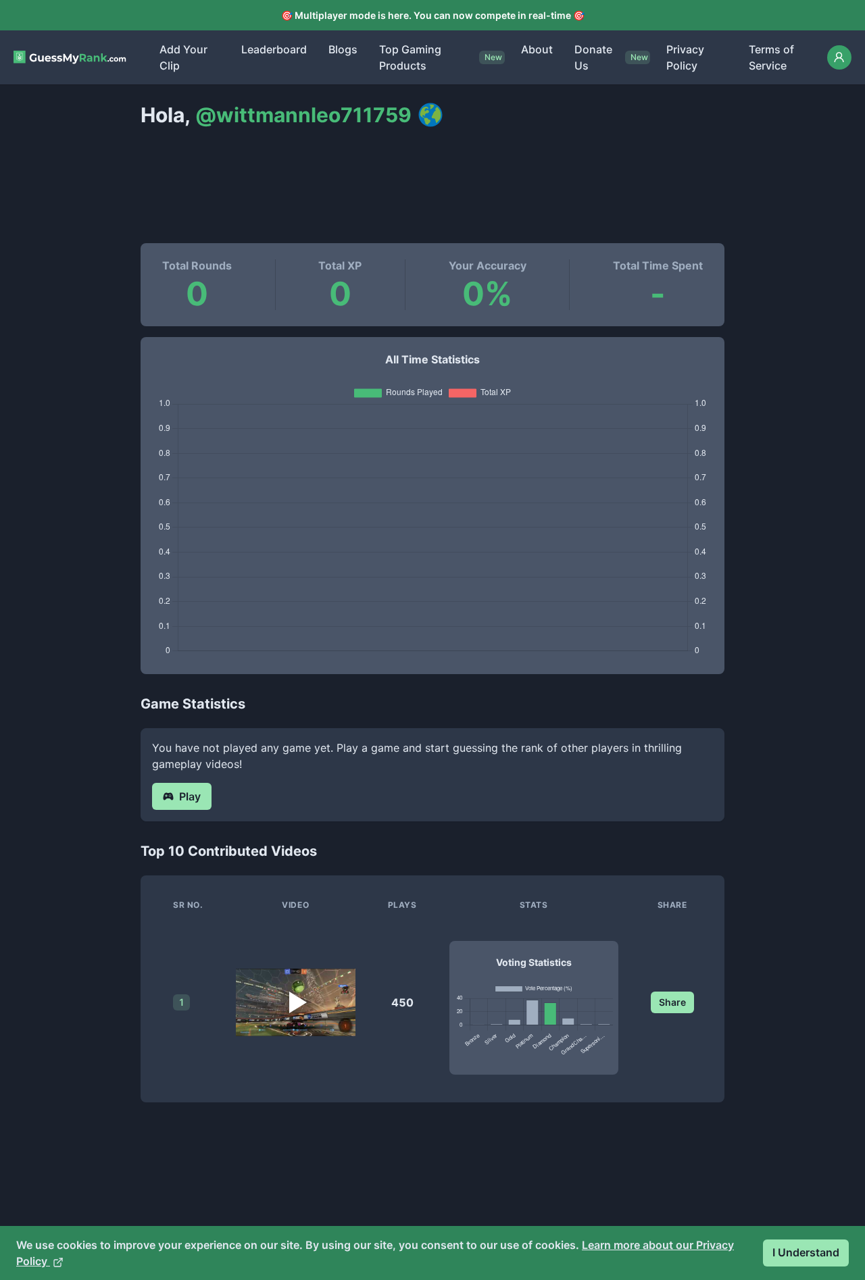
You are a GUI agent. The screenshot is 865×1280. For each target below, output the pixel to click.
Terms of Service (771, 57)
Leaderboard (274, 49)
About (537, 49)
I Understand (805, 1252)
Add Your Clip (183, 57)
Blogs (342, 49)
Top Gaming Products (410, 57)
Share (672, 1002)
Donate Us (593, 57)
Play (190, 796)
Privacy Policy (685, 57)
